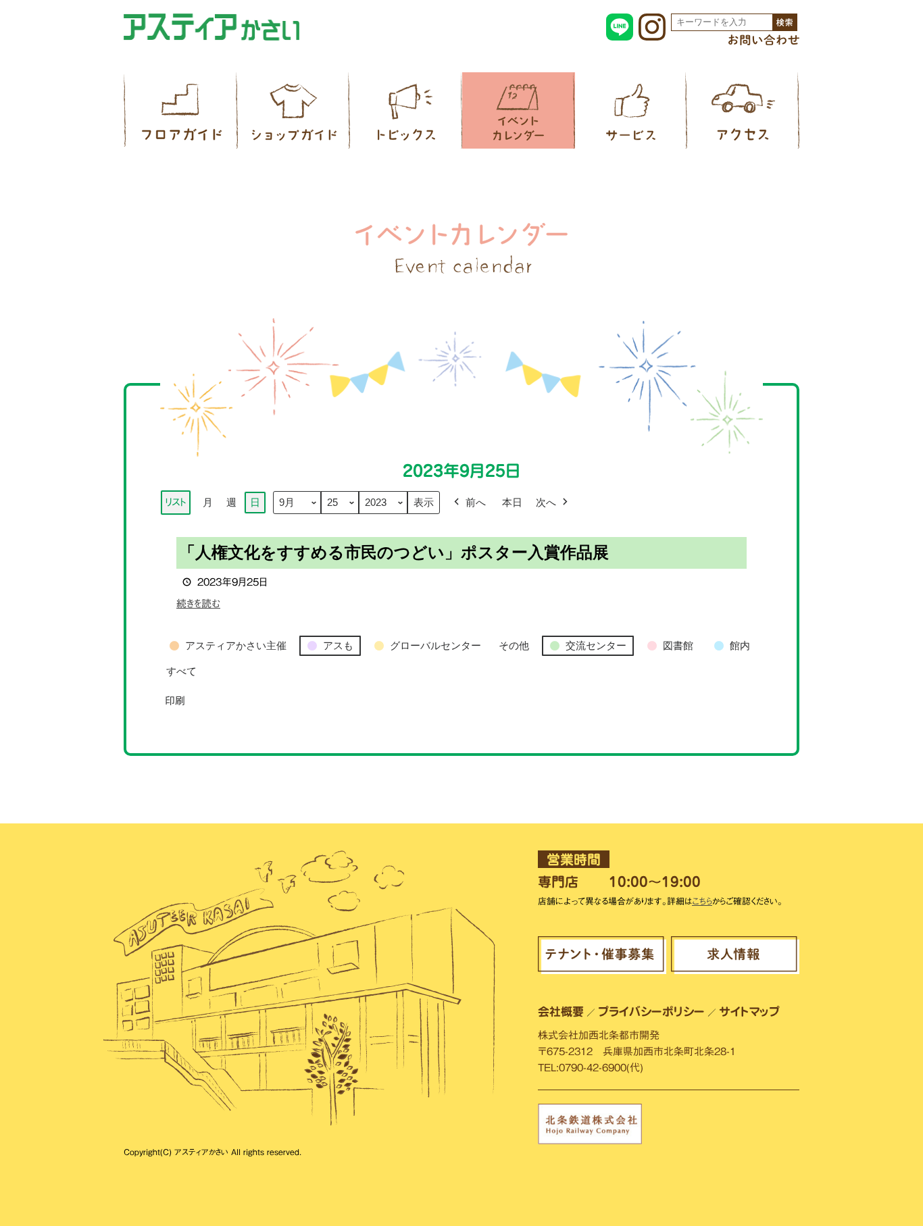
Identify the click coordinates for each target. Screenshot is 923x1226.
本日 (512, 502)
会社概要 (561, 1011)
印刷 (174, 705)
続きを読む (198, 603)
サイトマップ (749, 1011)
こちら (702, 901)
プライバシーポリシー (651, 1011)
